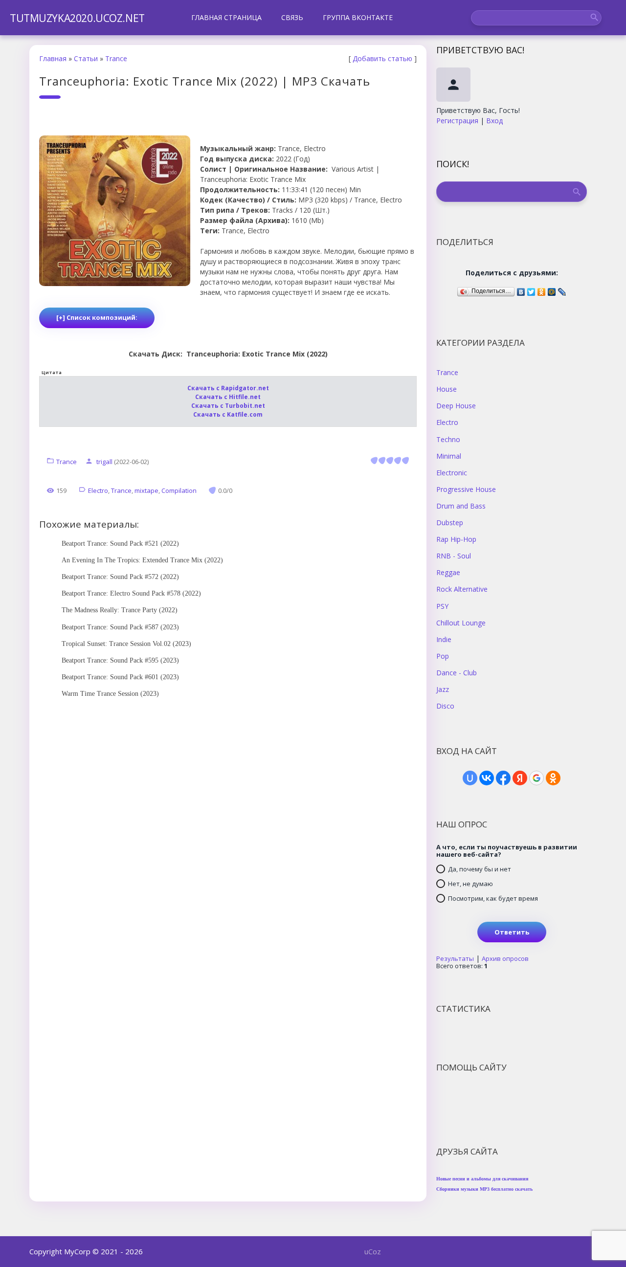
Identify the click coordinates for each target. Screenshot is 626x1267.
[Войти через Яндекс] (520, 778)
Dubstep (449, 522)
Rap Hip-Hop (456, 538)
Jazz (442, 689)
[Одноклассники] (542, 289)
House (446, 388)
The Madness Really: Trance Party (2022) (120, 610)
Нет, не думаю (470, 883)
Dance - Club (456, 672)
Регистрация (457, 120)
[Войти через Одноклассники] (553, 778)
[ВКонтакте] (521, 289)
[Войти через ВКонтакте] (486, 778)
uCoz (372, 1251)
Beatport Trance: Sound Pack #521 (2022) (120, 543)
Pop (442, 655)
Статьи (86, 58)
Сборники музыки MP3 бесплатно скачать (484, 1189)
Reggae (448, 572)
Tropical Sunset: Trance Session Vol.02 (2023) (126, 643)
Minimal (448, 455)
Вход (494, 120)
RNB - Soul (453, 555)
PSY (442, 605)
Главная (53, 58)
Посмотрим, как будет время (493, 898)
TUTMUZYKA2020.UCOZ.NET (77, 18)
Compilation (179, 490)
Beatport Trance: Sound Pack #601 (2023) (120, 677)
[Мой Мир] (552, 289)
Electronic (451, 472)
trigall (104, 461)
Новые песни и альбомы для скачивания (482, 1178)
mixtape (146, 490)
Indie (443, 639)
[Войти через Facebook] (503, 778)
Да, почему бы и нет (479, 869)
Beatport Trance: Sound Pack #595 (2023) (120, 660)
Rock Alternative (462, 588)
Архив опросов (505, 958)
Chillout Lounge (461, 622)
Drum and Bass (461, 505)
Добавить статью (382, 58)
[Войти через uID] (470, 778)
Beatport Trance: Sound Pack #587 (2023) (120, 627)
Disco (445, 705)
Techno (448, 439)
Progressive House (466, 489)
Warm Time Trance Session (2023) (110, 693)
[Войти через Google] (536, 778)
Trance (116, 58)
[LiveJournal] (562, 289)
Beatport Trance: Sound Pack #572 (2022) (120, 576)
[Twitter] (531, 289)
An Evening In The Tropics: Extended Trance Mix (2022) (142, 560)
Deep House (456, 405)
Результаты (455, 958)
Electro (98, 490)
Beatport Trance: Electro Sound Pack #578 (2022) (131, 593)
